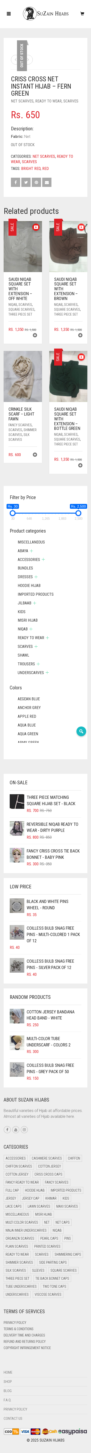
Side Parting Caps (53, 1262)
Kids (21, 612)
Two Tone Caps (54, 1286)
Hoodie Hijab (29, 585)
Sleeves (38, 1270)
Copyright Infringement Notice (27, 1348)
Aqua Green (28, 734)
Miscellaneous (31, 542)
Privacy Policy (15, 1323)
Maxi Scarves (67, 1206)
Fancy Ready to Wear (22, 1182)
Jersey (11, 1198)
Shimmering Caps (68, 1254)
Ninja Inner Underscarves (26, 1230)
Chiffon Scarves (19, 1166)
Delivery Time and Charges (24, 1335)
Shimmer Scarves (19, 1262)
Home (8, 1372)
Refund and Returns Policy (25, 1342)
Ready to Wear (48, 101)
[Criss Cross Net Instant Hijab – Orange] (28, 60)
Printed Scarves (47, 1246)
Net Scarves (22, 101)
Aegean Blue (29, 699)
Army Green (28, 742)
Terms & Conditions (18, 1329)
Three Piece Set (20, 314)
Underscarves (31, 672)
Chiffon (74, 1158)
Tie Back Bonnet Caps (52, 1278)
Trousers (26, 664)
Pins (67, 1238)
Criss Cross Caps (48, 1174)
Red (45, 168)
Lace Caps (14, 1206)
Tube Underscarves (21, 1286)
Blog (8, 1391)
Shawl (23, 655)
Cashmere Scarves (47, 1158)
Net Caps (63, 1222)
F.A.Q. (7, 1400)
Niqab (12, 305)
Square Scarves (21, 309)
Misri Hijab (28, 620)
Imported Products (36, 594)
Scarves (70, 101)
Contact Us (13, 1418)
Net (47, 1222)
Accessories (29, 559)
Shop (8, 1381)
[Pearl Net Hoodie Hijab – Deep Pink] (16, 60)
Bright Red (31, 168)
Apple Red (27, 716)
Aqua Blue (27, 725)
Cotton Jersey (49, 1166)
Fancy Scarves (20, 425)
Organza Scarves (20, 1238)
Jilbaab (24, 603)
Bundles (25, 568)
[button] (35, 336)
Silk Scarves (16, 1270)
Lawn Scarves (39, 1206)
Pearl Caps (49, 1238)
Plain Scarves (17, 1246)
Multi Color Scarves (22, 1222)
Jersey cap (30, 1198)
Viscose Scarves (48, 1294)
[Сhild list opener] (31, 550)
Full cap (12, 1190)
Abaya (23, 551)
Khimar (51, 1198)
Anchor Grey (29, 707)
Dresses (25, 577)
